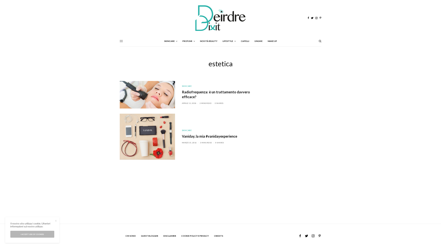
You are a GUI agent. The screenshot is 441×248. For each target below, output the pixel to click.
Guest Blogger (149, 236)
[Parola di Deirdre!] (220, 18)
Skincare (187, 86)
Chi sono (130, 236)
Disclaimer (169, 236)
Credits (218, 236)
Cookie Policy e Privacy (195, 236)
